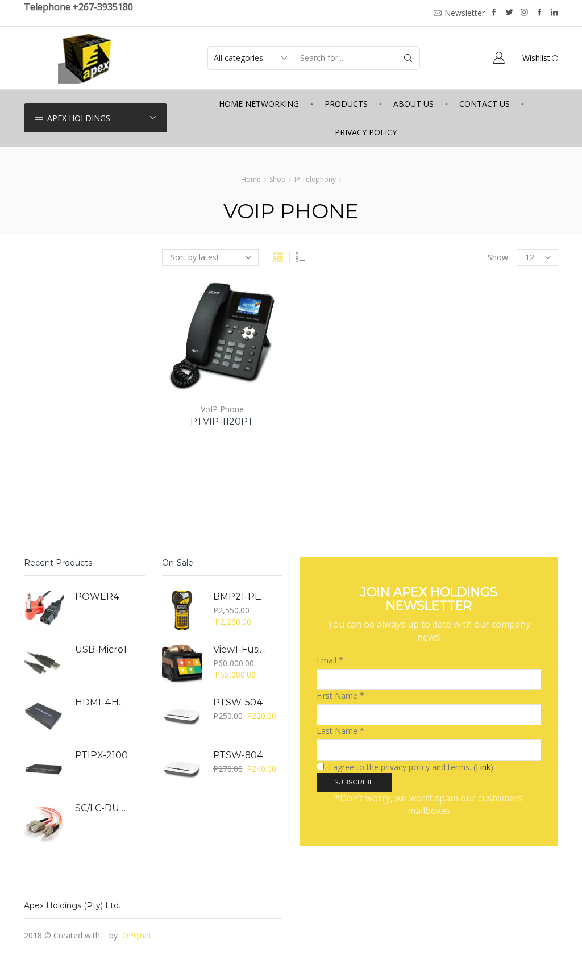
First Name (340, 695)
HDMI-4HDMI (103, 702)
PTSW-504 (238, 702)
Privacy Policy (366, 132)
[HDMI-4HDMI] (44, 716)
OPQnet (137, 935)
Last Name (340, 730)
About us (413, 103)
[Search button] (408, 58)
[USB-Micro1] (44, 663)
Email (330, 660)
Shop (277, 179)
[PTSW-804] (182, 769)
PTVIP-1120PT (221, 421)
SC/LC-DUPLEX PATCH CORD (103, 808)
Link (483, 767)
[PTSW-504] (182, 716)
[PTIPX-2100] (44, 769)
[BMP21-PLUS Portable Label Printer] (182, 610)
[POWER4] (44, 610)
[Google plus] (539, 13)
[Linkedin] (554, 13)
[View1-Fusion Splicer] (182, 663)
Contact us (484, 103)
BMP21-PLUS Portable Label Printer (241, 596)
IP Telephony (315, 179)
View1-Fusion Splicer (241, 649)
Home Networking (259, 103)
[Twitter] (509, 13)
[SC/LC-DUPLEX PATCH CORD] (44, 822)
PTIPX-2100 (101, 755)
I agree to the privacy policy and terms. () (409, 767)
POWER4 (97, 596)
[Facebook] (494, 13)
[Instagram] (524, 13)
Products (346, 103)
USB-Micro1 (101, 649)
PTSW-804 (238, 755)
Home (251, 179)
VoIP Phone (222, 409)
